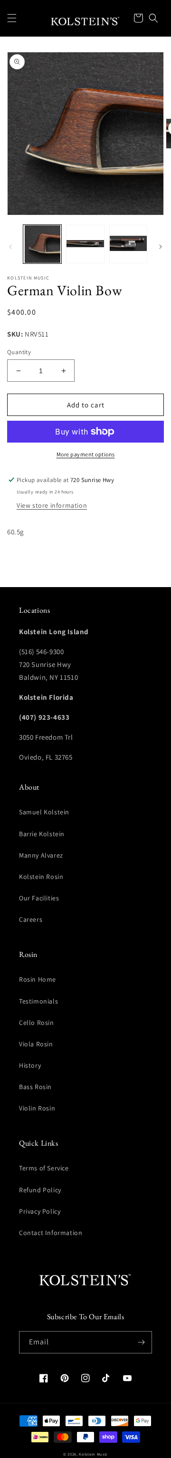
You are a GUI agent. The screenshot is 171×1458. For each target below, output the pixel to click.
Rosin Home (37, 979)
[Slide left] (10, 246)
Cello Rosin (36, 1022)
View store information (52, 505)
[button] (11, 18)
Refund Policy (40, 1190)
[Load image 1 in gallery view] (42, 244)
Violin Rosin (37, 1108)
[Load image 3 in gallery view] (128, 244)
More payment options (86, 454)
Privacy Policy (39, 1211)
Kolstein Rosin (41, 876)
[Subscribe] (141, 1342)
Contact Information (50, 1232)
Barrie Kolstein (42, 834)
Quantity (19, 352)
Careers (30, 919)
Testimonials (38, 1001)
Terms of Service (44, 1168)
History (30, 1065)
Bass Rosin (35, 1086)
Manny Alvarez (41, 855)
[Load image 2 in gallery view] (85, 244)
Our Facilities (39, 898)
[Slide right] (160, 246)
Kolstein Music (93, 1454)
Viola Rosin (36, 1044)
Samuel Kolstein (44, 812)
